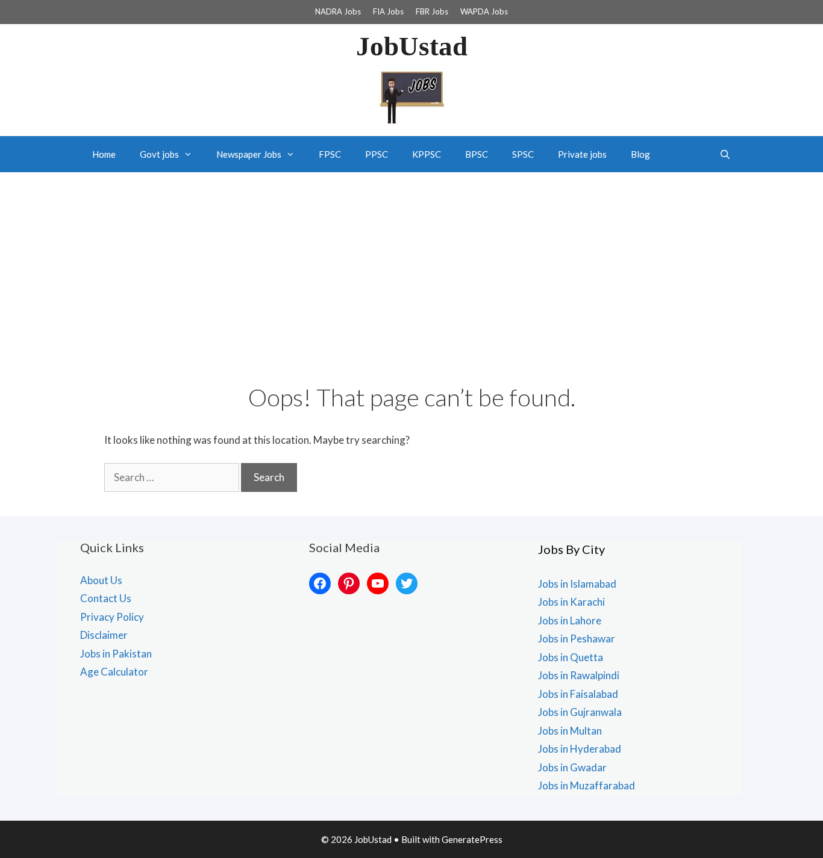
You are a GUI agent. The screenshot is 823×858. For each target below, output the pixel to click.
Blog (640, 154)
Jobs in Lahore (569, 620)
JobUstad (412, 46)
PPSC (376, 154)
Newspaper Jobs (248, 154)
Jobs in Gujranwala (580, 712)
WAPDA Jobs (484, 11)
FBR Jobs (432, 11)
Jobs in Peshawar (576, 638)
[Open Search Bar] (725, 154)
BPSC (476, 154)
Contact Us (105, 598)
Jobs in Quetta (570, 657)
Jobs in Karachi (571, 601)
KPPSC (426, 154)
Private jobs (582, 154)
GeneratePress (472, 839)
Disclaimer (104, 635)
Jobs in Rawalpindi (578, 675)
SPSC (523, 154)
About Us (101, 580)
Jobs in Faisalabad (578, 694)
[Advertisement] (411, 262)
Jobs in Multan (570, 730)
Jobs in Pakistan (116, 653)
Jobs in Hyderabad (579, 748)
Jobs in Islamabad (577, 583)
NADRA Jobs (338, 11)
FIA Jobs (388, 11)
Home (104, 154)
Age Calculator (114, 671)
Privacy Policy (112, 617)
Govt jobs (159, 154)
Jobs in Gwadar (572, 767)
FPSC (330, 154)
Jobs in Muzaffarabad (586, 785)
